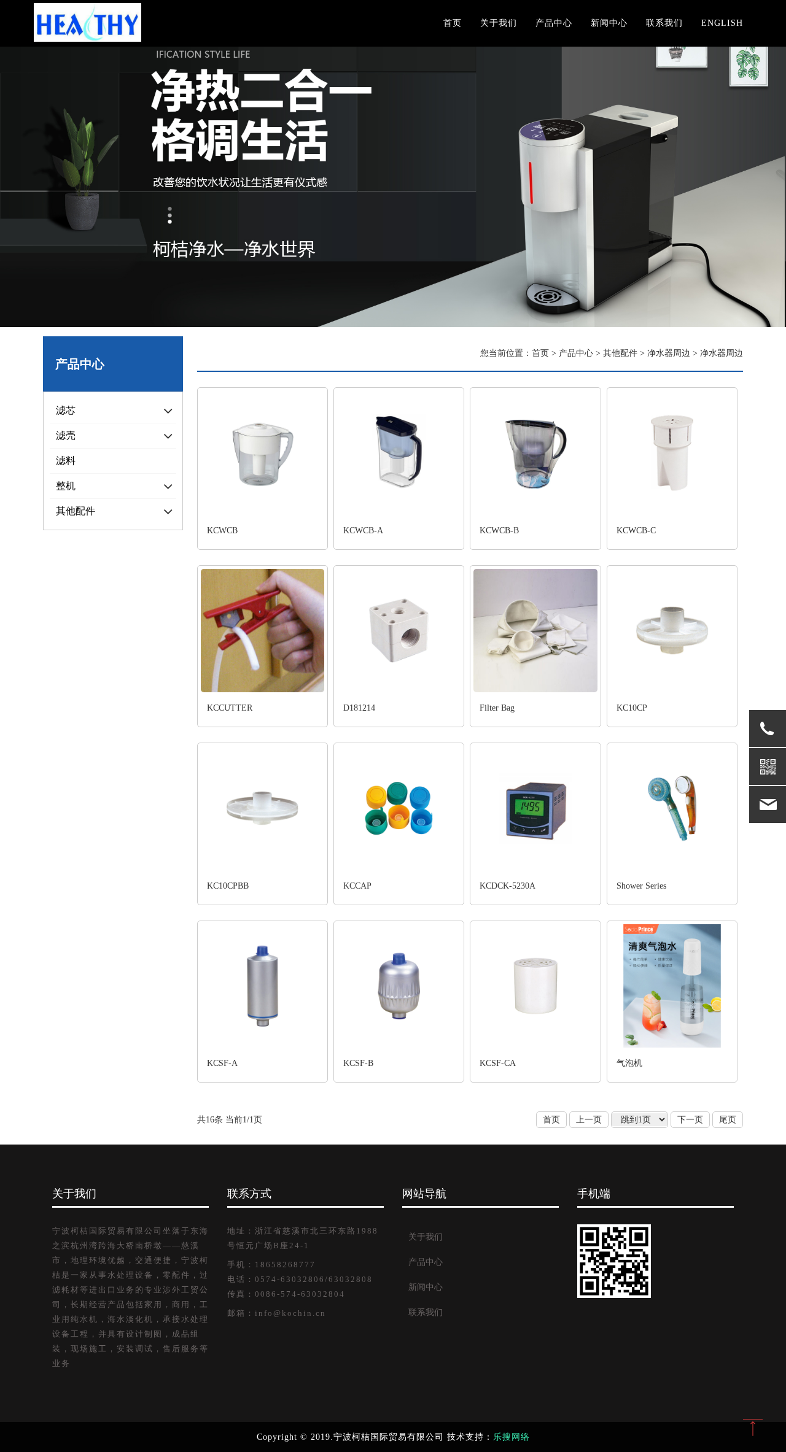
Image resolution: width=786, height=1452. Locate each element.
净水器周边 (668, 353)
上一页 (589, 1119)
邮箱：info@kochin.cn (276, 1313)
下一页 (690, 1119)
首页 (452, 23)
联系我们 (664, 23)
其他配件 (620, 353)
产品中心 (553, 23)
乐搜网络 (511, 1437)
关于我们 (498, 23)
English (722, 23)
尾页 (727, 1119)
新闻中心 (609, 23)
